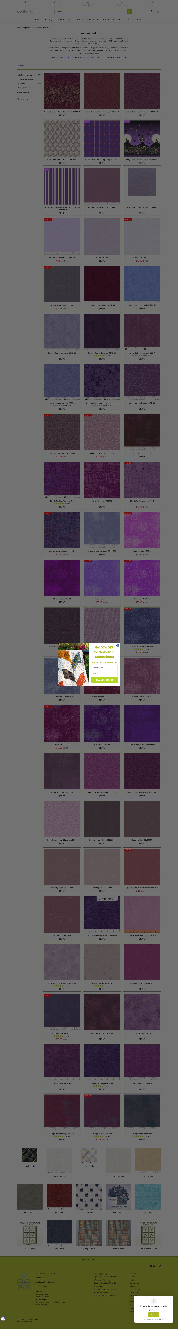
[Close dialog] (118, 645)
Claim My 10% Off (104, 680)
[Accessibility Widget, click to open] (3, 1319)
